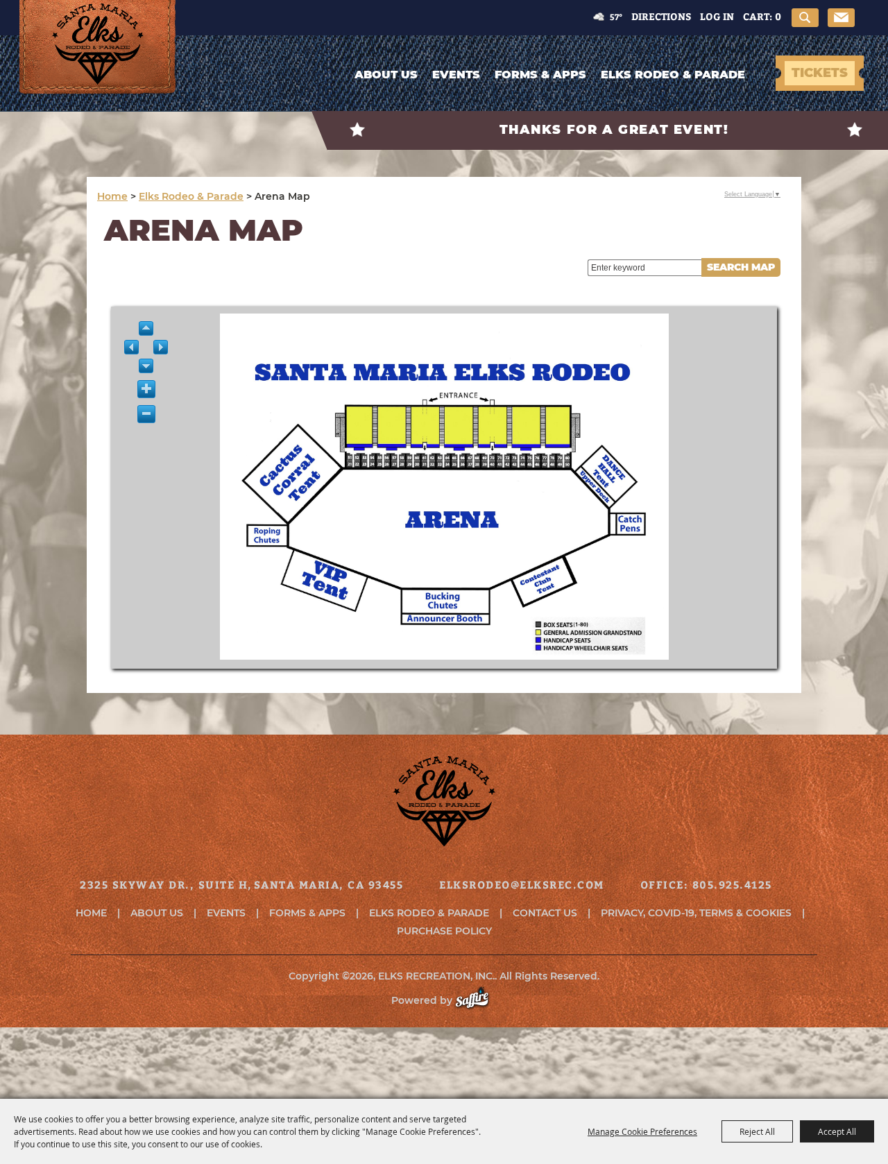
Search (805, 17)
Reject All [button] (757, 1131)
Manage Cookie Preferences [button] (642, 1131)
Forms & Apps (540, 74)
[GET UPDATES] (841, 18)
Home (112, 196)
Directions (661, 16)
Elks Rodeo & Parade (673, 74)
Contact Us (545, 913)
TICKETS (820, 72)
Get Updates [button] (841, 17)
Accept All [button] (837, 1131)
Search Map (741, 267)
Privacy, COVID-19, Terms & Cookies (696, 913)
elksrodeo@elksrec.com (521, 884)
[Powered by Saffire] (479, 1000)
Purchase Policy (444, 931)
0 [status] (778, 16)
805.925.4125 (732, 884)
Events (456, 74)
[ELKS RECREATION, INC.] (97, 60)
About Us (386, 74)
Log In (717, 16)
